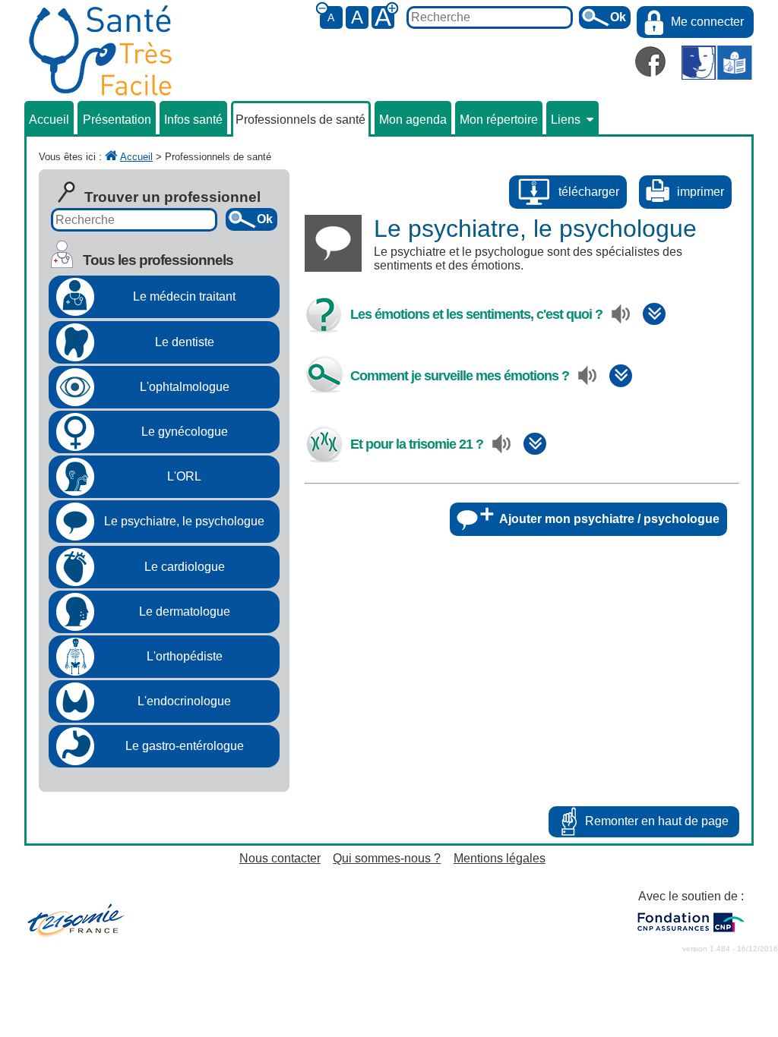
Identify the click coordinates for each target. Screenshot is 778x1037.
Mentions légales (500, 858)
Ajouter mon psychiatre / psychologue (609, 518)
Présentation (117, 119)
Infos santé (193, 119)
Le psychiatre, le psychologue (184, 521)
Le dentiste (184, 342)
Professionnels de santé (300, 119)
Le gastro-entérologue (184, 745)
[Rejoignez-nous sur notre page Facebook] (650, 61)
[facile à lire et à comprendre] (717, 64)
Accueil (49, 119)
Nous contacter (280, 858)
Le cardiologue (184, 566)
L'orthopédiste (185, 656)
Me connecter (707, 21)
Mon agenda (413, 119)
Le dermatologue (184, 611)
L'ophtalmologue (184, 386)
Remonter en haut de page (657, 821)
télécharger (588, 191)
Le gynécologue (184, 431)
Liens (565, 119)
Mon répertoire (499, 119)
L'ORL (184, 476)
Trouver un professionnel (172, 197)
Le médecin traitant (184, 296)
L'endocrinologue (184, 701)
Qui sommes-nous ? (387, 858)
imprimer (700, 191)
